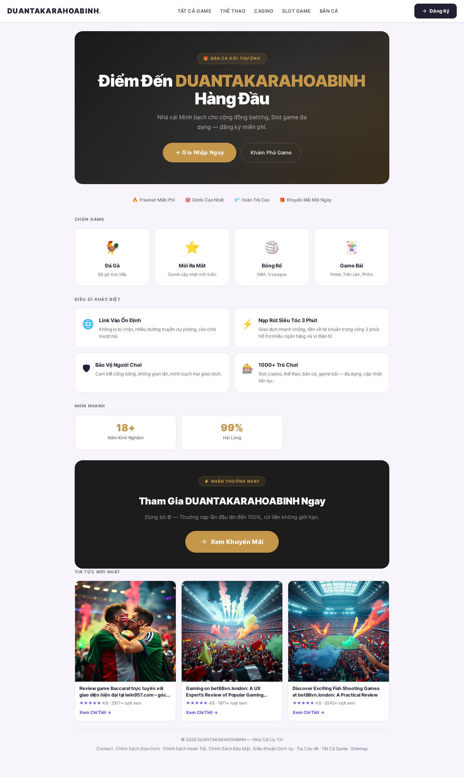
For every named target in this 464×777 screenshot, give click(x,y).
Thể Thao (232, 11)
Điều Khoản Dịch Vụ (273, 748)
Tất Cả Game (194, 11)
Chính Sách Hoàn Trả (184, 748)
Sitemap (359, 748)
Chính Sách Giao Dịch (138, 748)
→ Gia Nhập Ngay (199, 152)
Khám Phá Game (270, 152)
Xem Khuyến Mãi (237, 541)
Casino (263, 11)
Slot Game (296, 11)
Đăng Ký (440, 11)
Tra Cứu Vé (307, 748)
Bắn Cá (329, 11)
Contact (104, 748)
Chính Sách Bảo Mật (229, 748)
